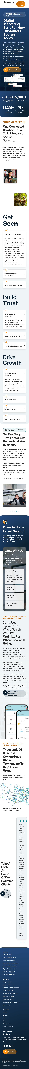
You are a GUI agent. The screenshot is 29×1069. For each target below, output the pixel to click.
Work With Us (7, 1031)
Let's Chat (9, 1052)
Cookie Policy (6, 1065)
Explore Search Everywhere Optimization (11, 693)
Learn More (9, 492)
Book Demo (21, 4)
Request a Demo (12, 70)
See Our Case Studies (6, 894)
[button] (14, 233)
